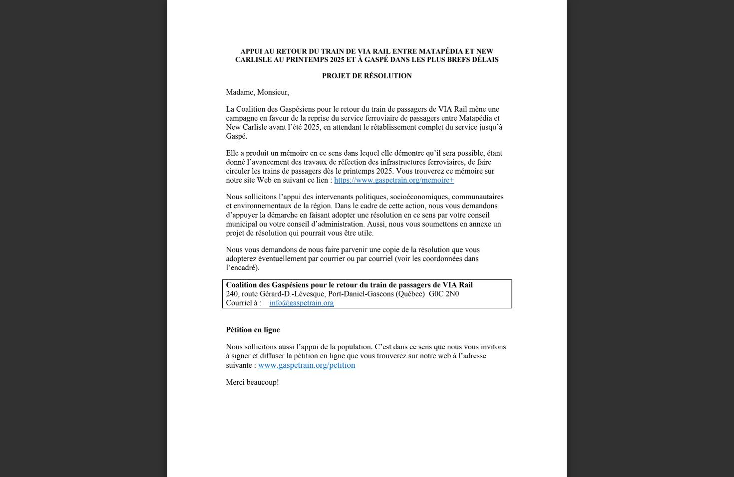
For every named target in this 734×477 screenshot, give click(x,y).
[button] (385, 458)
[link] (394, 183)
